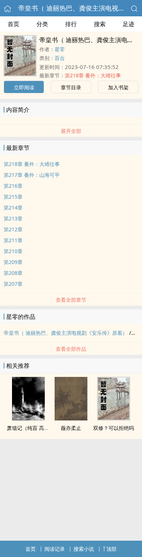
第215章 (13, 196)
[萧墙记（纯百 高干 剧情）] (28, 418)
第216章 (13, 185)
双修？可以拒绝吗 (113, 427)
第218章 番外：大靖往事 (93, 75)
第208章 (13, 272)
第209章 (13, 262)
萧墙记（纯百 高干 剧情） (36, 427)
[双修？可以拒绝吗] (113, 418)
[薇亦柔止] (71, 418)
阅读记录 (54, 548)
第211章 (13, 240)
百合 (60, 57)
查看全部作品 (71, 348)
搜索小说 (84, 548)
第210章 (13, 251)
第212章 (13, 229)
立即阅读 (24, 87)
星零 (60, 49)
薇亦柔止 (71, 427)
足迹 (128, 24)
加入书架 (118, 87)
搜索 (100, 24)
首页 (13, 24)
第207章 (13, 283)
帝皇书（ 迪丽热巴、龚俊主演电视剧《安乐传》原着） (65, 332)
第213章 (13, 218)
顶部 (111, 548)
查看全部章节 (71, 299)
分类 (42, 24)
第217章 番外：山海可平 (32, 174)
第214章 (13, 207)
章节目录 (71, 87)
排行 (71, 24)
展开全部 (71, 130)
